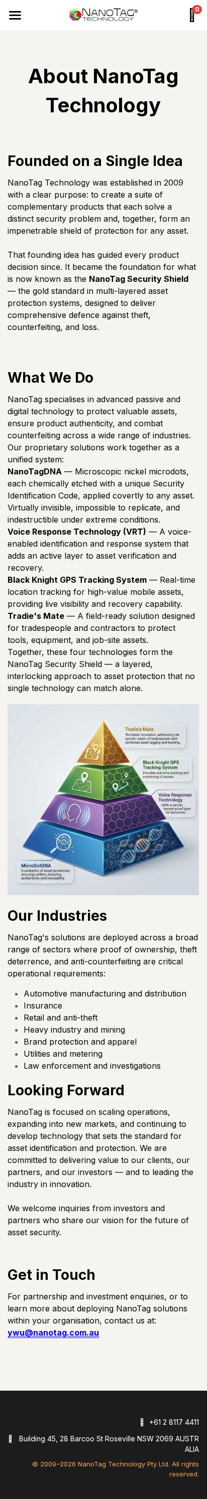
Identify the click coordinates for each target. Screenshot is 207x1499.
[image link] (103, 14)
